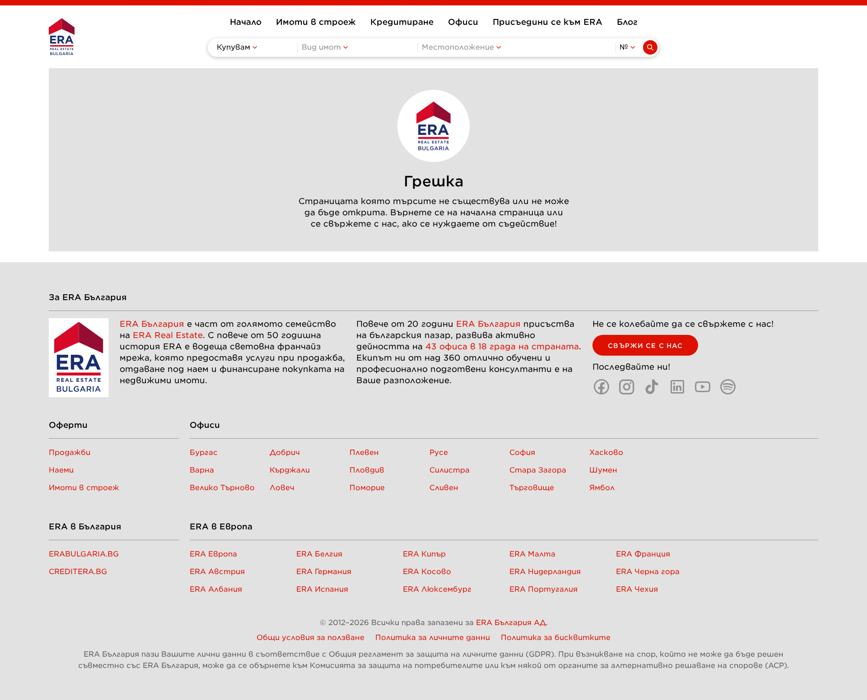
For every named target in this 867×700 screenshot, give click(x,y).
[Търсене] (650, 47)
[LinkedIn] (677, 387)
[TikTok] (652, 387)
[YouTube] (703, 387)
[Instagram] (627, 387)
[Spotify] (728, 387)
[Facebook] (601, 387)
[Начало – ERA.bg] (62, 36)
